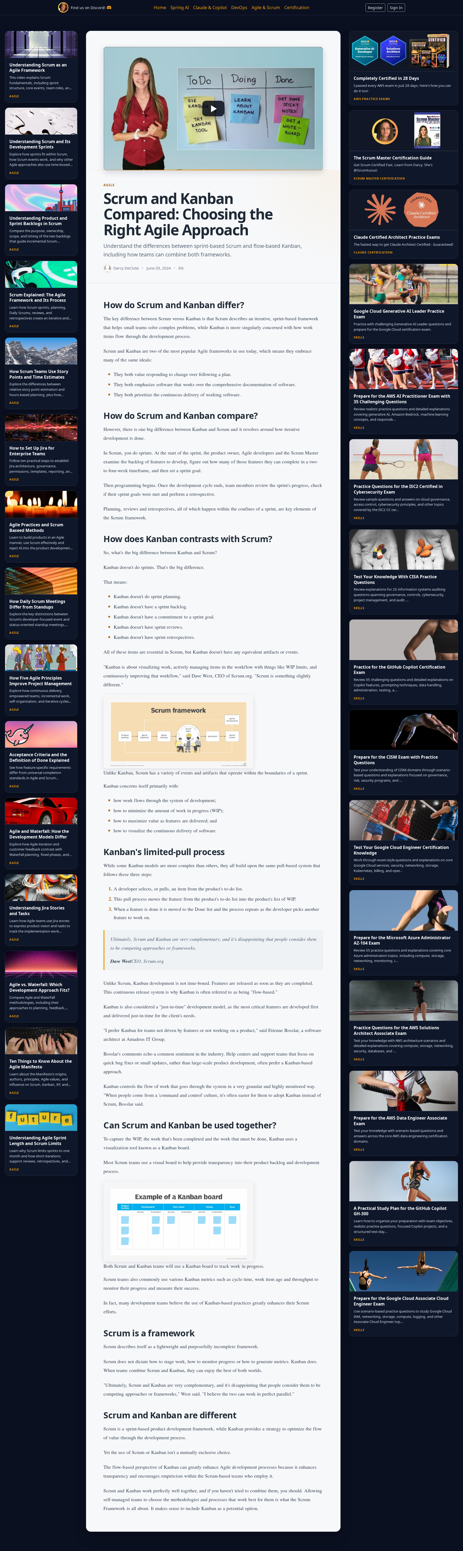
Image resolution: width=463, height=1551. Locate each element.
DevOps (239, 7)
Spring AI (179, 7)
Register (375, 7)
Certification (296, 7)
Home (160, 7)
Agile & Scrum (266, 7)
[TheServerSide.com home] (63, 7)
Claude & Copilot (210, 7)
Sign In (396, 7)
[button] (213, 108)
